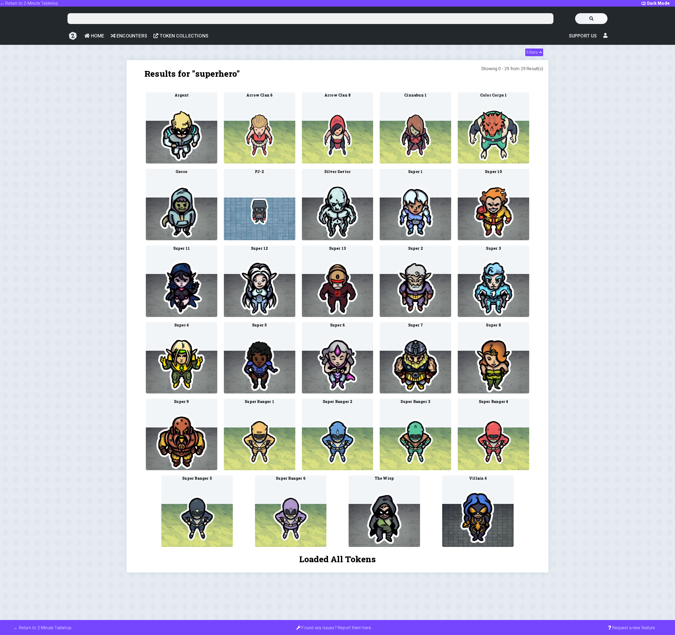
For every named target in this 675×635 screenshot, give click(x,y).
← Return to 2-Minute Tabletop (29, 3)
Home (97, 36)
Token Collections (183, 36)
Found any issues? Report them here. (336, 627)
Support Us (583, 36)
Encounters (131, 36)
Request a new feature (633, 627)
